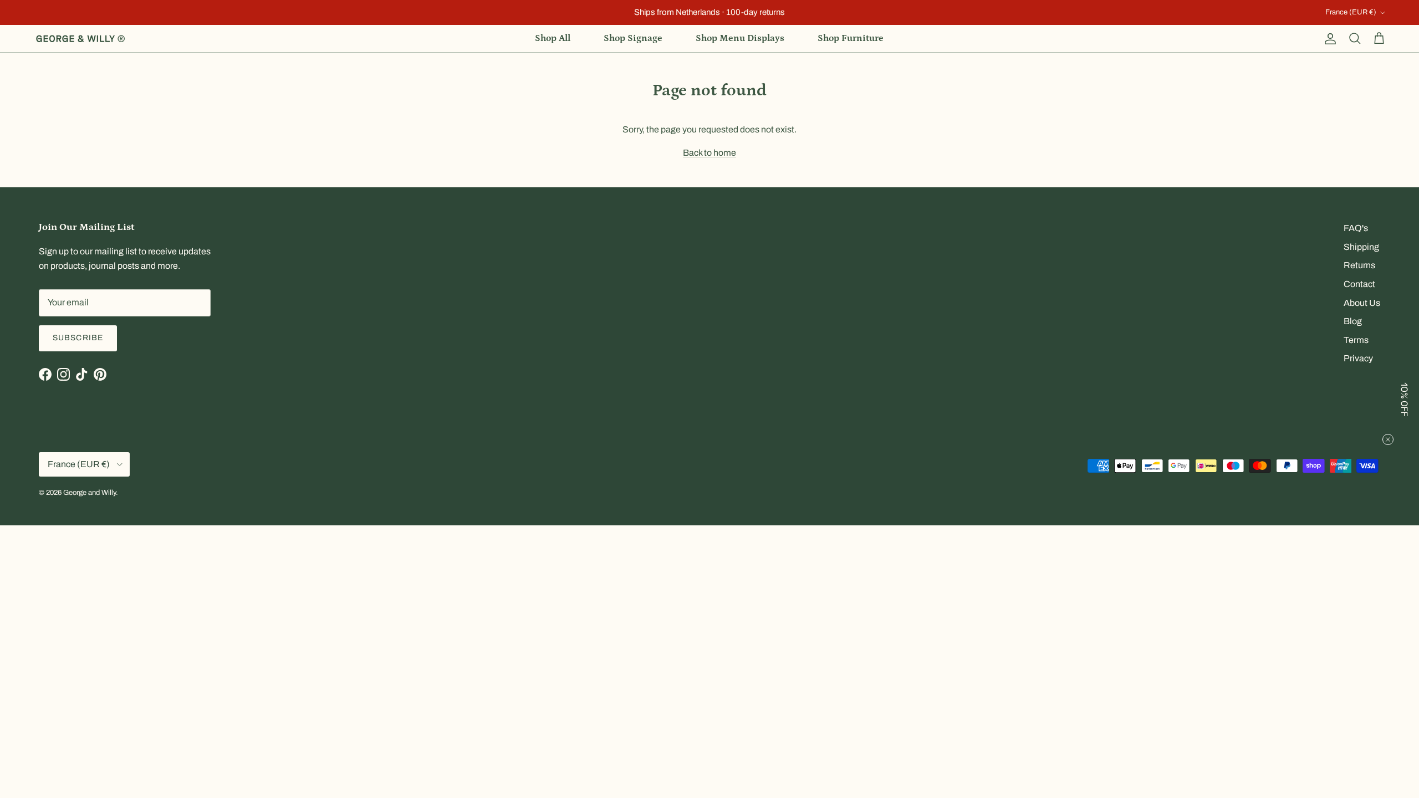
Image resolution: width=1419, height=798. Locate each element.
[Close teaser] (1388, 439)
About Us (1362, 303)
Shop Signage (633, 38)
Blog (1353, 321)
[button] (1405, 399)
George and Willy (89, 493)
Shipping (1361, 247)
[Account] (1328, 38)
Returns (1359, 265)
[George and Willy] (80, 38)
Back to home (709, 152)
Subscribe (78, 338)
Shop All (552, 38)
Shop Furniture (851, 38)
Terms (1356, 340)
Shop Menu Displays (740, 38)
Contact (1359, 284)
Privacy (1358, 358)
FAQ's (1356, 228)
